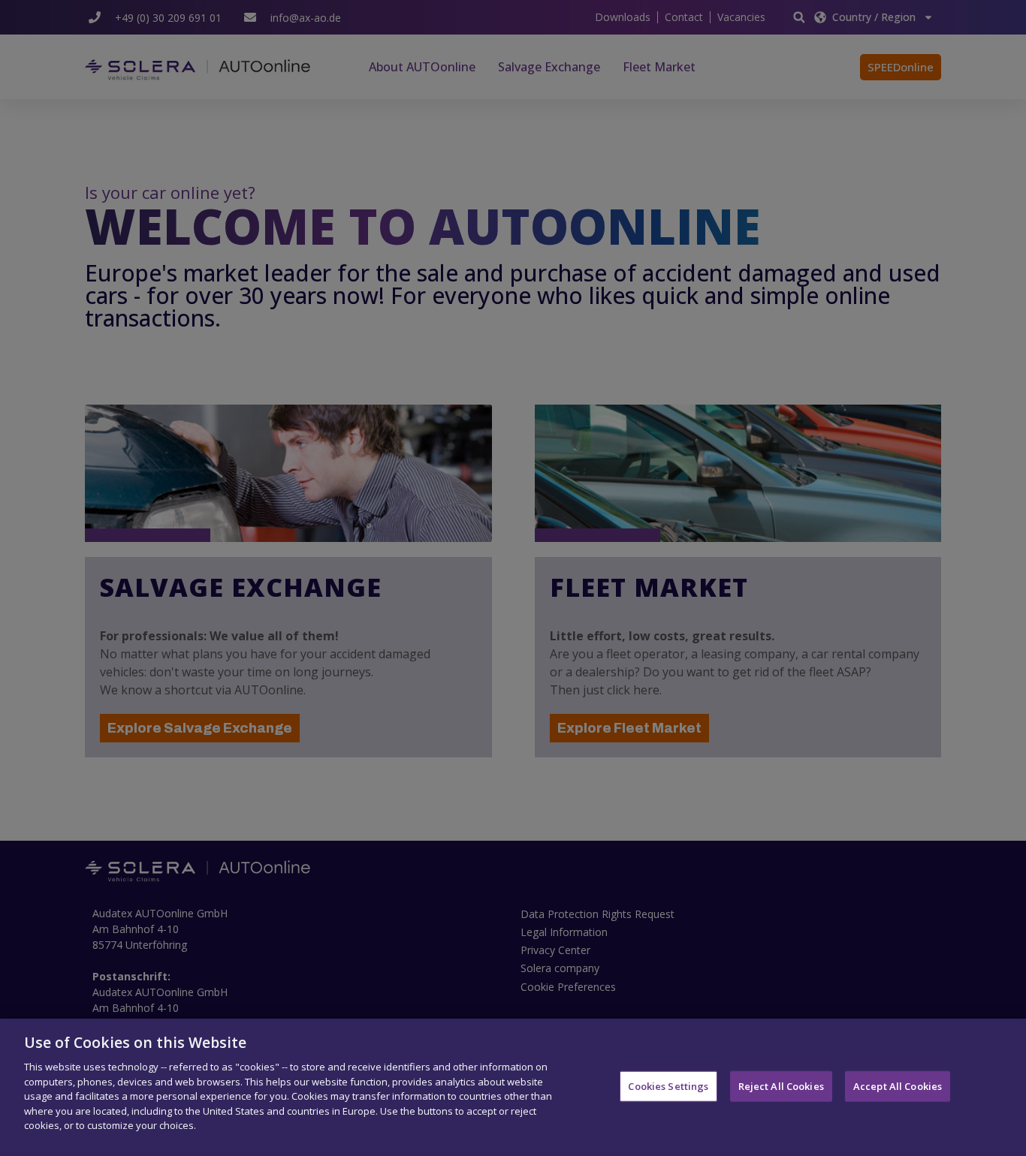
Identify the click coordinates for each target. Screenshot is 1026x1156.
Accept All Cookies (897, 1085)
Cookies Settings (668, 1085)
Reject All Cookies (781, 1085)
